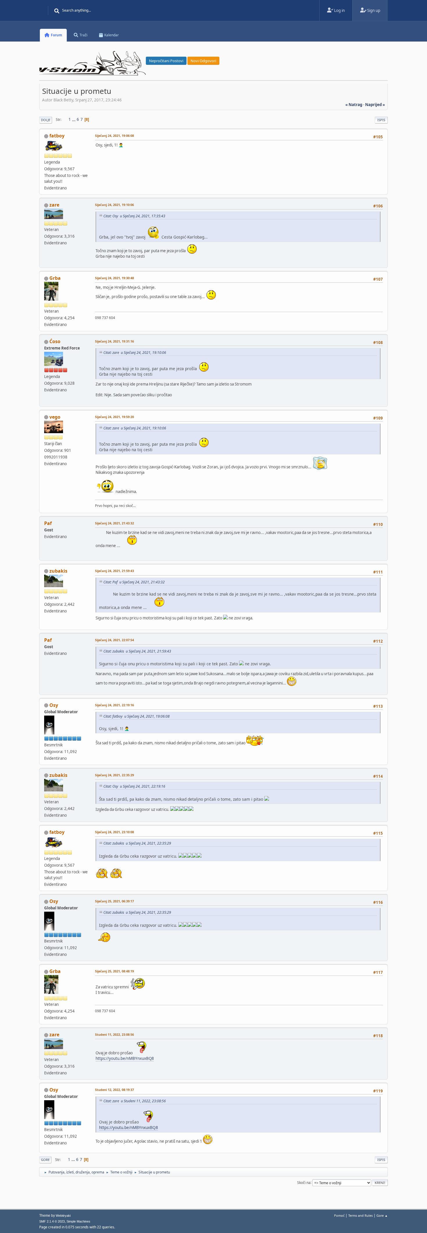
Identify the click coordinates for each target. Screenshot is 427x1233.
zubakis (58, 571)
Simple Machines (78, 1221)
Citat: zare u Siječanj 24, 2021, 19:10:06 (134, 352)
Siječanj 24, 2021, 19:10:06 (114, 204)
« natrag (353, 104)
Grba (55, 278)
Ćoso (54, 341)
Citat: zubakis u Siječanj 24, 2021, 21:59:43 (137, 651)
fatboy (56, 135)
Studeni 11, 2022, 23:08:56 (114, 1034)
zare (54, 205)
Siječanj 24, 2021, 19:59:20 (114, 417)
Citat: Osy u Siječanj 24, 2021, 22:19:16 (134, 786)
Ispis (381, 120)
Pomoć (339, 1215)
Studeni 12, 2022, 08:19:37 (114, 1089)
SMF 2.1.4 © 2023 (52, 1221)
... (74, 119)
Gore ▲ (382, 1215)
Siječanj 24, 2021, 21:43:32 (114, 523)
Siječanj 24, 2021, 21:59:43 (114, 571)
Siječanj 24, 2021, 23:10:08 (114, 832)
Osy (53, 705)
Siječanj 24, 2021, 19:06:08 (114, 135)
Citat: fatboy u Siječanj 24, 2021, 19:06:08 (136, 716)
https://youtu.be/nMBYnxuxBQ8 (125, 1058)
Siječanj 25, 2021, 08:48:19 (114, 971)
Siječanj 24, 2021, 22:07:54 (114, 640)
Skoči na (304, 1182)
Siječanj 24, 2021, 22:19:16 (114, 705)
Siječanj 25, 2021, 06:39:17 (114, 901)
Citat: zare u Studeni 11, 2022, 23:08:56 (134, 1100)
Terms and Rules (360, 1215)
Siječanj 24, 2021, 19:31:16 (114, 341)
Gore (45, 1159)
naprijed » (375, 104)
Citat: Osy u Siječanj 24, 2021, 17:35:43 (134, 216)
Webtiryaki (63, 1215)
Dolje (45, 120)
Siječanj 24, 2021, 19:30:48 (114, 278)
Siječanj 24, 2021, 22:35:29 (114, 775)
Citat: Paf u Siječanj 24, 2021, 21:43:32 (134, 582)
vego (54, 417)
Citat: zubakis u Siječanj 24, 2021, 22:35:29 (137, 843)
